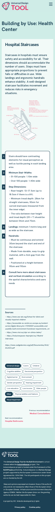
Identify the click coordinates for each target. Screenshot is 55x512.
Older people (41, 388)
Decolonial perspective (33, 371)
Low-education (12, 388)
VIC (14, 501)
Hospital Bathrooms (14, 421)
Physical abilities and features (26, 394)
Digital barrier (12, 377)
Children (36, 366)
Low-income (27, 388)
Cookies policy (34, 507)
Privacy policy (20, 507)
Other (9, 394)
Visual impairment (14, 400)
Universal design (13, 366)
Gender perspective (14, 383)
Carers (26, 366)
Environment (27, 377)
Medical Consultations (40, 413)
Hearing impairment (33, 383)
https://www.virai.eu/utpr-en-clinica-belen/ (24, 332)
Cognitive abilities (14, 371)
